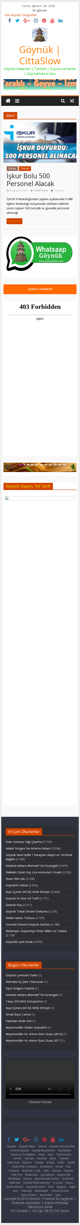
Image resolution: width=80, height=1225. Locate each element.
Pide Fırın (16, 1174)
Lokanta (56, 1170)
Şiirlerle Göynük (19, 1150)
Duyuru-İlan (64, 1174)
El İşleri (51, 1162)
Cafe (46, 1170)
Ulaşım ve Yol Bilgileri (22, 1154)
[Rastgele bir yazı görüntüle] (72, 100)
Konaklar (42, 1158)
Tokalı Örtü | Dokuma (24, 1166)
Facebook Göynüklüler (26, 1203)
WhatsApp (14, 1178)
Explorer (27, 1162)
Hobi (51, 1186)
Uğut (58, 1195)
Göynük (11, 1146)
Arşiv (50, 1154)
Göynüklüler (65, 1150)
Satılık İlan (14, 1182)
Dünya (12, 168)
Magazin (61, 1186)
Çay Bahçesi (47, 1174)
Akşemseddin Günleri (46, 1178)
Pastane (68, 1170)
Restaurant (31, 1174)
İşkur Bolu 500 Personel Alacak (30, 179)
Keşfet (71, 1162)
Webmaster (41, 1191)
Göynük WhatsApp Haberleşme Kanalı (48, 1205)
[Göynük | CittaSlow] (8, 100)
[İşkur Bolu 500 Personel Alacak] (40, 125)
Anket (41, 1154)
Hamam (29, 1158)
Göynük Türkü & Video (62, 1146)
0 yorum (59, 190)
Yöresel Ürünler (60, 1191)
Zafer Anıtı (13, 1162)
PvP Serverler (19, 1211)
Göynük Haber (27, 1146)
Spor (15, 1191)
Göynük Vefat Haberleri (36, 1182)
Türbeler (64, 1158)
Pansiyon (14, 1170)
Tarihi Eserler (63, 1154)
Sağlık (72, 1186)
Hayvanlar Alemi (35, 1186)
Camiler (17, 1158)
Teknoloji (26, 1191)
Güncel (25, 168)
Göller (61, 1162)
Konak (59, 1166)
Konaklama (46, 1166)
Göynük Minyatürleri (43, 1150)
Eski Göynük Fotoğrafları (21, 15)
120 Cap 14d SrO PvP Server (50, 1211)
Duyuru (27, 1178)
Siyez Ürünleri (29, 1195)
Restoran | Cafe (31, 1170)
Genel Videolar (14, 1186)
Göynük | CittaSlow (40, 55)
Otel (68, 1166)
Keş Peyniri (46, 1195)
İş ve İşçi (58, 1182)
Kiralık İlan (68, 1178)
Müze (53, 1158)
